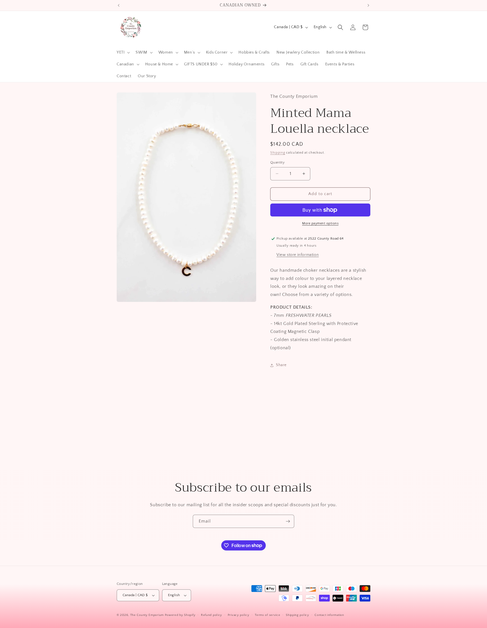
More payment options (320, 223)
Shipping (277, 152)
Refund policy (211, 615)
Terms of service (267, 615)
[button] (122, 52)
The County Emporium (147, 615)
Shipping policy (297, 615)
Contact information (329, 615)
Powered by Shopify (180, 615)
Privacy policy (238, 615)
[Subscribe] (288, 521)
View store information (297, 255)
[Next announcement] (368, 5)
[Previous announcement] (118, 5)
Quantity (277, 162)
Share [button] (281, 365)
